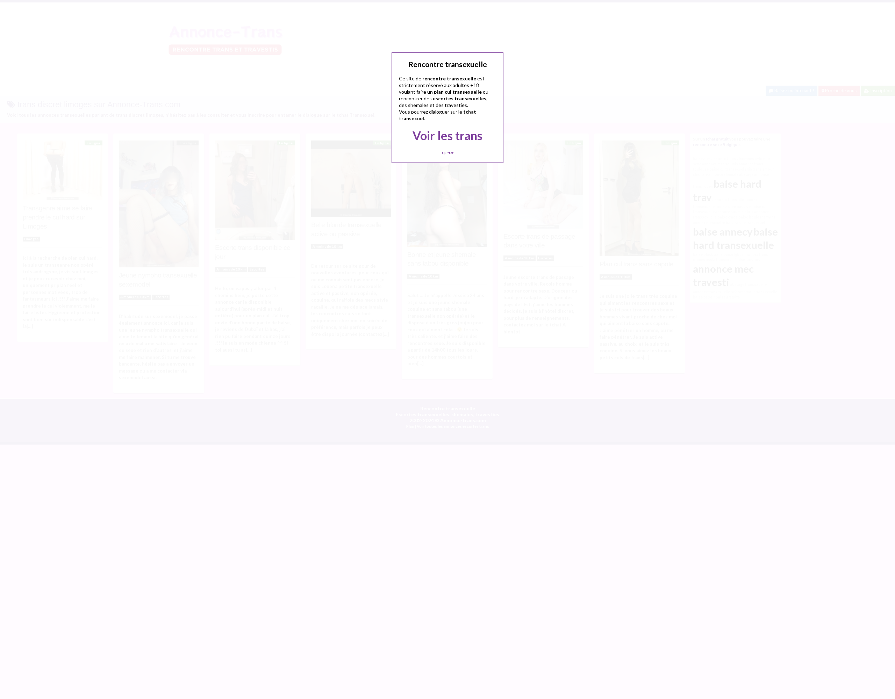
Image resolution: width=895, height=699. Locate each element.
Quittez (447, 153)
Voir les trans (447, 135)
